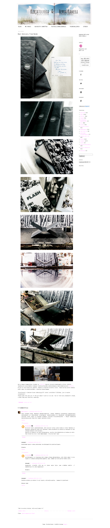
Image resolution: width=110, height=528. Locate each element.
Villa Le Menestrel (85, 147)
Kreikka (82, 124)
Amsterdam (82, 112)
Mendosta (71, 386)
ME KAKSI (28, 26)
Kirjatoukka (28, 425)
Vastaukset (25, 423)
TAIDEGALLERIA (74, 26)
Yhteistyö (82, 150)
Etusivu (46, 510)
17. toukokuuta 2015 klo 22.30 (33, 478)
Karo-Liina (24, 411)
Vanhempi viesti (71, 510)
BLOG (19, 26)
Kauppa (81, 118)
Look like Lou (83, 131)
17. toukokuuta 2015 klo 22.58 (37, 463)
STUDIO (85, 26)
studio (81, 142)
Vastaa (23, 420)
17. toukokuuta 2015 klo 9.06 (40, 425)
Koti (81, 122)
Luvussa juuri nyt (28, 402)
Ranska (81, 139)
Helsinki (82, 116)
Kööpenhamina (83, 129)
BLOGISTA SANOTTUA (41, 26)
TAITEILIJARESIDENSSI (58, 26)
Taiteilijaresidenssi (85, 144)
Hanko (81, 114)
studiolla (42, 384)
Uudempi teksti (22, 510)
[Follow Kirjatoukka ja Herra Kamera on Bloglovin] (84, 106)
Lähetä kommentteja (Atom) (28, 513)
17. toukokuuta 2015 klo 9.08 (40, 455)
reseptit (82, 141)
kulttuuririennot (84, 126)
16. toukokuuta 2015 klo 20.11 (33, 442)
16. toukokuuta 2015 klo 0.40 (34, 411)
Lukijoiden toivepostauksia (84, 134)
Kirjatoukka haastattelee (83, 120)
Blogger (65, 524)
